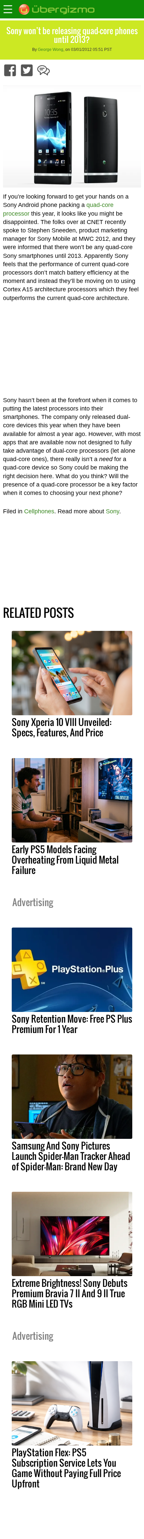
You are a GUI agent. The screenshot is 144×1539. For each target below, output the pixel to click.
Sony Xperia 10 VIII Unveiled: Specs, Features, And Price (62, 727)
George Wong (50, 49)
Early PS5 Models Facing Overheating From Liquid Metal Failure (65, 859)
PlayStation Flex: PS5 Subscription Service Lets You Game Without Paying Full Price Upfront (66, 1468)
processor (16, 213)
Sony (112, 511)
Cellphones (39, 511)
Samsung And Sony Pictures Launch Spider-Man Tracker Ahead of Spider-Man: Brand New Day (71, 1156)
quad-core (100, 205)
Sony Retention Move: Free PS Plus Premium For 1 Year (72, 1024)
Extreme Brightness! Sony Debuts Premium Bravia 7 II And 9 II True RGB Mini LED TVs (70, 1293)
